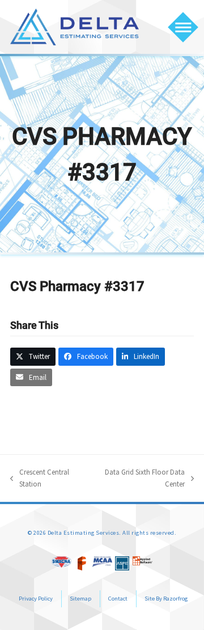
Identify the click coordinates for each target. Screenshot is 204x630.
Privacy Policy (36, 598)
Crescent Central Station (39, 479)
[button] (183, 27)
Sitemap (80, 598)
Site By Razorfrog (166, 598)
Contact (118, 598)
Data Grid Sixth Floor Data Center (140, 479)
